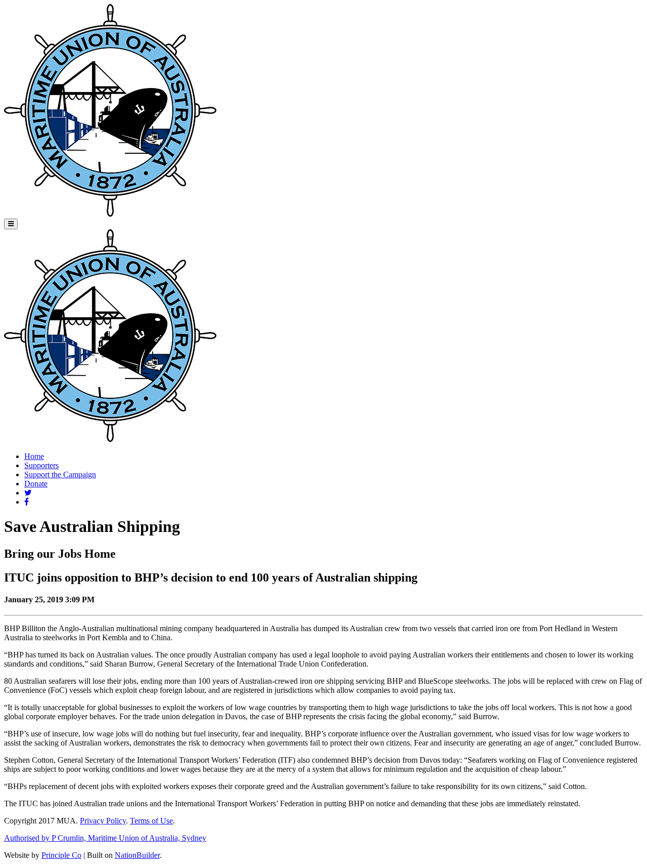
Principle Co (61, 855)
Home (34, 456)
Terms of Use (151, 820)
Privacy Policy (103, 820)
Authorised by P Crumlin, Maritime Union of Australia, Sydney (105, 838)
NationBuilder (137, 855)
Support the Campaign (60, 474)
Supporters (41, 465)
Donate (36, 483)
